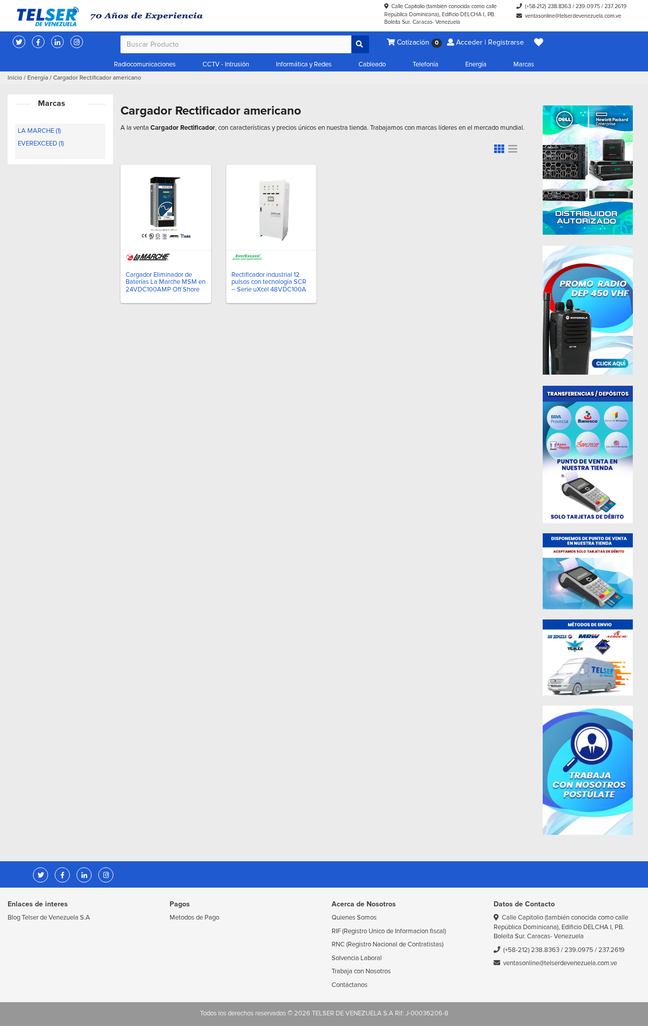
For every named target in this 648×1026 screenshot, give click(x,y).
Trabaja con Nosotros (361, 971)
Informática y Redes (304, 64)
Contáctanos (350, 985)
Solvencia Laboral (357, 958)
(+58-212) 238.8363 (548, 6)
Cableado (372, 64)
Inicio (15, 78)
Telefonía (425, 64)
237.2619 (615, 6)
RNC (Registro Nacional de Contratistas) (387, 944)
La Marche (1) (39, 131)
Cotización (416, 42)
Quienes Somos (354, 917)
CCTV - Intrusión (225, 64)
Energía (476, 64)
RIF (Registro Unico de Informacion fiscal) (389, 931)
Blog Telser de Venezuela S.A (49, 917)
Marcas (523, 64)
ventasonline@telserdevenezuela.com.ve (573, 16)
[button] (538, 42)
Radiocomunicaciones (145, 64)
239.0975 (588, 6)
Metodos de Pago (194, 917)
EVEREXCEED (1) (41, 143)
